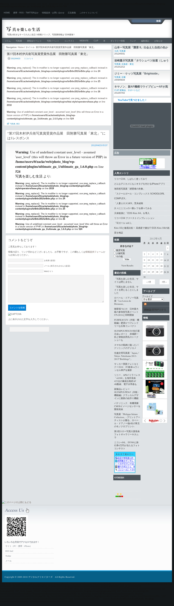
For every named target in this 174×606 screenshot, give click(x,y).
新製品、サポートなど (130, 90)
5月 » (164, 281)
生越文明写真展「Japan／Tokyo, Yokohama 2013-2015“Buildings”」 (126, 356)
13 (161, 260)
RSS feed (9, 551)
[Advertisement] (129, 31)
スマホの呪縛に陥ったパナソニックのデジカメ (126, 346)
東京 (18, 124)
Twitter (8, 555)
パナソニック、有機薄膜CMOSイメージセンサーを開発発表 (127, 406)
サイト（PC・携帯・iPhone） (18, 546)
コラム (8, 41)
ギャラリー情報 (117, 41)
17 (149, 265)
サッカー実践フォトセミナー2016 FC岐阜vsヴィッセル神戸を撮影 (126, 367)
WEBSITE (84, 41)
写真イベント (53, 41)
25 (153, 271)
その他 (119, 256)
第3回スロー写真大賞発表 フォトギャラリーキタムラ (127, 434)
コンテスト (69, 41)
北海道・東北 (127, 64)
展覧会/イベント (34, 41)
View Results (127, 265)
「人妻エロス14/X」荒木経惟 (128, 203)
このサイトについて (88, 13)
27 (161, 271)
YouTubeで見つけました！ (132, 100)
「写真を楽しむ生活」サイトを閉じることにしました (126, 289)
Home (7, 13)
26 (157, 271)
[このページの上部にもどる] (16, 502)
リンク (133, 41)
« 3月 (148, 281)
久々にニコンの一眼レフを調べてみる (133, 208)
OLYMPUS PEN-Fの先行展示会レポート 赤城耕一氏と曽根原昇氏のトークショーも (127, 335)
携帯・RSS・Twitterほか (26, 13)
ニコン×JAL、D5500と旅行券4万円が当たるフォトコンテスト (127, 445)
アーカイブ (147, 296)
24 (149, 271)
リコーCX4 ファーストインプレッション (134, 218)
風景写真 (120, 250)
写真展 (19, 41)
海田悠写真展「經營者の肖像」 (129, 188)
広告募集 (72, 13)
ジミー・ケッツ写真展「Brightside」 (137, 73)
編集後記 (145, 41)
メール (8, 560)
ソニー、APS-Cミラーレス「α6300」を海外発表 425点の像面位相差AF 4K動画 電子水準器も (127, 379)
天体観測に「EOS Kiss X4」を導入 (132, 213)
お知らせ (158, 41)
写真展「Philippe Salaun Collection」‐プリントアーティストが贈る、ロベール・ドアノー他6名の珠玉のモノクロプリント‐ (127, 420)
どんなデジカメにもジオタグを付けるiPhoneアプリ (139, 184)
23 (144, 271)
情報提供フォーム (94, 252)
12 (157, 260)
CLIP (96, 41)
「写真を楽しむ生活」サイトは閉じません (126, 280)
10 (149, 260)
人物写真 (120, 253)
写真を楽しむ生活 (42, 29)
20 (161, 265)
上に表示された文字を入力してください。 (29, 319)
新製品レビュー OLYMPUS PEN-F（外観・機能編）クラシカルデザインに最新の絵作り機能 (127, 393)
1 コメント (28, 59)
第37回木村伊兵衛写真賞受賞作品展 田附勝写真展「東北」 (48, 54)
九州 (116, 51)
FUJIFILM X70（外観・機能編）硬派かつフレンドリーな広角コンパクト (126, 322)
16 (144, 265)
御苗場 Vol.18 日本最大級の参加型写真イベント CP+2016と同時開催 (127, 311)
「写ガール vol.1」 (123, 223)
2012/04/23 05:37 (99, 145)
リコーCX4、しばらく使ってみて (130, 179)
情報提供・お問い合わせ (53, 13)
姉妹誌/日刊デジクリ (155, 309)
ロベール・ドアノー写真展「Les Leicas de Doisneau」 (126, 300)
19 (157, 265)
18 (153, 265)
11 (153, 260)
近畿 (123, 77)
